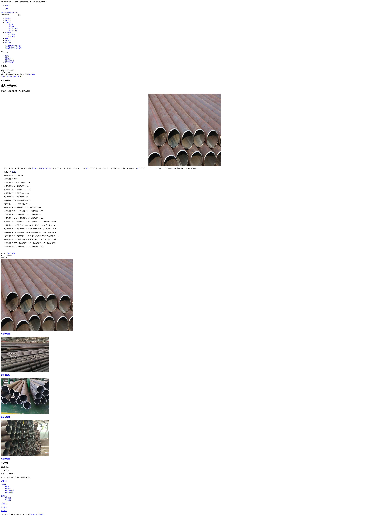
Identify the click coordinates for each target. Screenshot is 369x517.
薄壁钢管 (11, 26)
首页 (2, 76)
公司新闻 (11, 34)
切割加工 (8, 38)
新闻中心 (8, 32)
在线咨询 (32, 74)
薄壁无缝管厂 (13, 30)
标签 (6, 9)
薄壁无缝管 (11, 253)
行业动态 (11, 36)
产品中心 (8, 22)
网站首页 (8, 18)
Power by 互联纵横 (37, 514)
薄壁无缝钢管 (13, 28)
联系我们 (8, 42)
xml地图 (7, 5)
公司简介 (8, 20)
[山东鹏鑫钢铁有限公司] (9, 12)
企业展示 (8, 40)
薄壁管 (10, 24)
